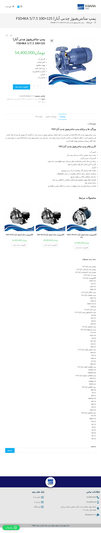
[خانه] (95, 22)
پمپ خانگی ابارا (23, 99)
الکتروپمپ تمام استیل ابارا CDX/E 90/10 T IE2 (81, 236)
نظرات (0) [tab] (39, 116)
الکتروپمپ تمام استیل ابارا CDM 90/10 (50, 235)
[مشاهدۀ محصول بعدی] (6, 36)
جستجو (93, 446)
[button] (52, 41)
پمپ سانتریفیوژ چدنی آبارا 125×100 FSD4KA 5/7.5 (67, 22)
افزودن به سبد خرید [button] (82, 247)
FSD (39, 99)
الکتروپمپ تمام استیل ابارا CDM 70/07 (19, 235)
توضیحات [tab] (62, 116)
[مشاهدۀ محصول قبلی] (11, 36)
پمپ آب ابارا (33, 99)
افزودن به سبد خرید (21, 87)
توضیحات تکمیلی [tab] (51, 116)
